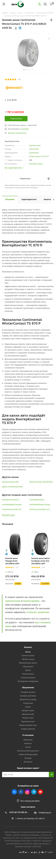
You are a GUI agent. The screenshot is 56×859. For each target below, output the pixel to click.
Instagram (27, 791)
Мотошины (28, 666)
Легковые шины (36, 164)
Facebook (20, 791)
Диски (28, 670)
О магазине (28, 735)
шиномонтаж (12, 600)
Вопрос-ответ (28, 710)
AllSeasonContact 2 (10, 500)
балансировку (31, 600)
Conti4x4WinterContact (39, 504)
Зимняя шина (35, 145)
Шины (28, 652)
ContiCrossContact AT (11, 509)
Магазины (28, 740)
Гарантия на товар (28, 699)
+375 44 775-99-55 (18, 812)
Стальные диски (28, 677)
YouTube (40, 791)
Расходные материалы (28, 681)
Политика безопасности (28, 751)
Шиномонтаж (28, 714)
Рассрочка (28, 703)
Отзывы (28, 758)
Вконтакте (14, 791)
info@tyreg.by (44, 813)
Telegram (33, 791)
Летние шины (28, 659)
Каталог (28, 647)
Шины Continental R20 (12, 487)
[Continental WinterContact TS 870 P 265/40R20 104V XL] (28, 52)
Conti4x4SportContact (12, 504)
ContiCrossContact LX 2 (39, 509)
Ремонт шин (28, 718)
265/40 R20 (34, 149)
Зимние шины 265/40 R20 (40, 482)
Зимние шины (28, 655)
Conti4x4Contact (36, 500)
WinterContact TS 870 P (39, 156)
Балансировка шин (28, 725)
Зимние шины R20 (10, 482)
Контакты (28, 762)
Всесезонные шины (28, 663)
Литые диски (28, 674)
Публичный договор (28, 754)
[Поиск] (45, 4)
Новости (28, 743)
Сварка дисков (28, 729)
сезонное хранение (37, 612)
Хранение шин (28, 721)
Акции (28, 707)
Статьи (28, 747)
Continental (34, 153)
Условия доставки (28, 696)
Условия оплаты (28, 692)
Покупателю (28, 687)
